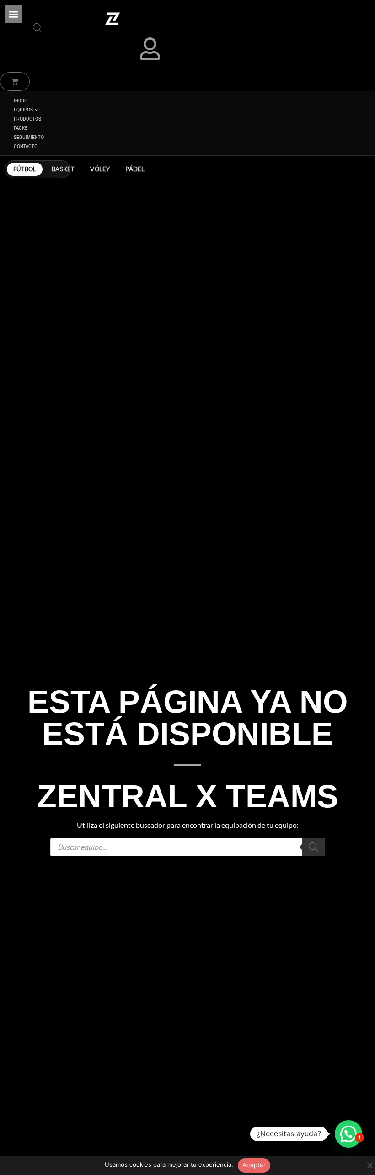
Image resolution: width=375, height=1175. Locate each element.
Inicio (20, 100)
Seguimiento (29, 137)
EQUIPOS (23, 109)
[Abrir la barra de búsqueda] (37, 27)
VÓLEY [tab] (100, 169)
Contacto (26, 146)
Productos (27, 118)
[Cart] (15, 81)
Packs (20, 127)
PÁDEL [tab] (135, 169)
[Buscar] (313, 847)
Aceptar (254, 1165)
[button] (13, 14)
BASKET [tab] (63, 169)
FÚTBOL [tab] (24, 169)
